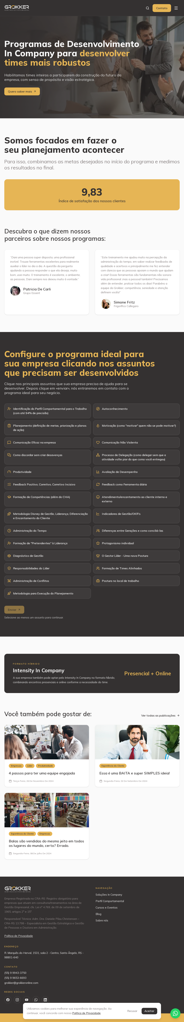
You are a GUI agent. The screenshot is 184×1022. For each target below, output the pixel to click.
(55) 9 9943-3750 (15, 972)
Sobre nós (102, 920)
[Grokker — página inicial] (16, 7)
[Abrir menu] (176, 8)
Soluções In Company (109, 894)
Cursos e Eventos (107, 907)
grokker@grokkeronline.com (21, 983)
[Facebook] (8, 999)
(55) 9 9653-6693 (15, 978)
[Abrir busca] (147, 8)
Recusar (132, 1011)
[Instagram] (17, 999)
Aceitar (149, 1011)
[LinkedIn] (45, 999)
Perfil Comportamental (110, 901)
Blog (98, 914)
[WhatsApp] (36, 999)
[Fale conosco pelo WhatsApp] (175, 1013)
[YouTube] (26, 999)
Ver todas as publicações (158, 715)
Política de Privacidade (18, 936)
